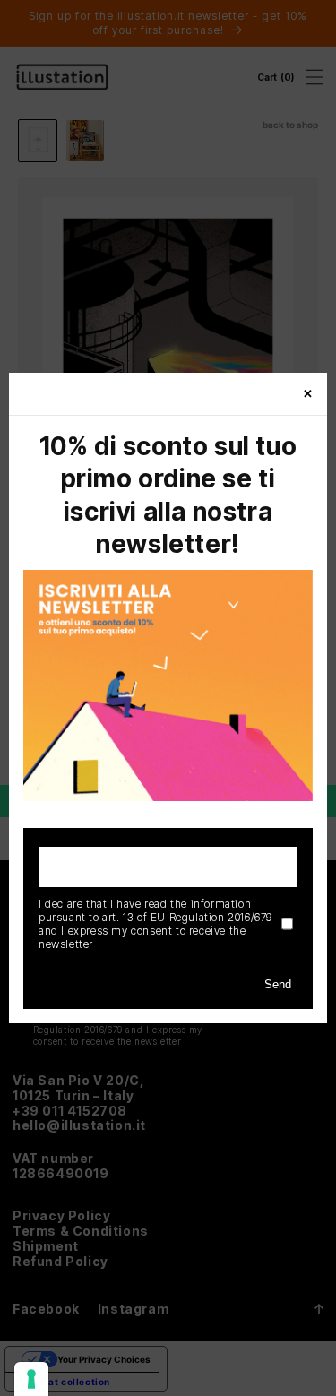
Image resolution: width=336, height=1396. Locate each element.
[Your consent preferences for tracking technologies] (31, 1379)
